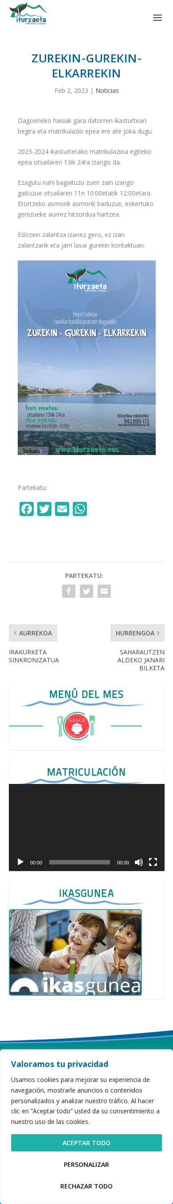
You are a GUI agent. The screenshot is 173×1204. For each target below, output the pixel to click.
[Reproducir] (20, 862)
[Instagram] (99, 510)
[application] (87, 827)
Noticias (107, 90)
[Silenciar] (138, 862)
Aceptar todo (86, 1143)
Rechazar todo (86, 1186)
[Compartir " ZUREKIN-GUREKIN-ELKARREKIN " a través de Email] (104, 591)
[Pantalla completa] (153, 862)
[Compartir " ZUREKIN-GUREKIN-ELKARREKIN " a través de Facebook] (69, 591)
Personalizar (86, 1164)
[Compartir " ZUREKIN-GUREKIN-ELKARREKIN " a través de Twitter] (86, 591)
